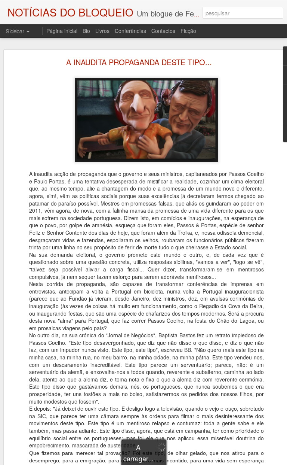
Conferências (130, 30)
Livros (102, 30)
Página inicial (61, 30)
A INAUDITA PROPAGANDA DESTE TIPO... (139, 62)
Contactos (163, 30)
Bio (86, 30)
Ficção (188, 30)
